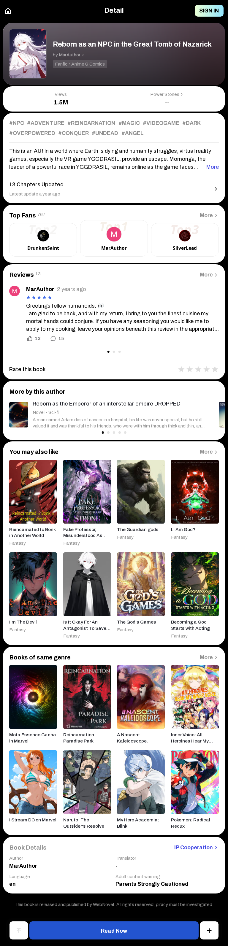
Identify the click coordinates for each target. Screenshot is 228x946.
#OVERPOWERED (32, 133)
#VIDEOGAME (161, 123)
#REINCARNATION (91, 123)
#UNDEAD (105, 133)
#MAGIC (129, 123)
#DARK (191, 123)
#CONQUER (73, 133)
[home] (8, 10)
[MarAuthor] (14, 291)
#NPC (16, 123)
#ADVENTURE (45, 123)
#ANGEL (132, 133)
